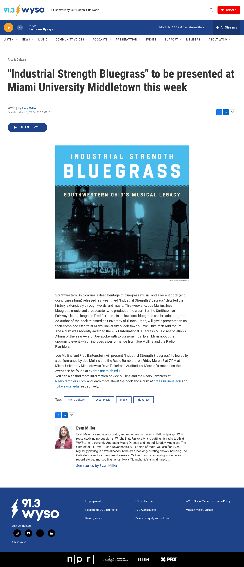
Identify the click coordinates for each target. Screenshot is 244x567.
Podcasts (100, 39)
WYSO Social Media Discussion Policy (208, 501)
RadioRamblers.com (70, 381)
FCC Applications (146, 509)
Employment (93, 501)
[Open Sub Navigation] (16, 39)
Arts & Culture (17, 59)
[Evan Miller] (63, 437)
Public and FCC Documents (101, 509)
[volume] (20, 27)
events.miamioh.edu (104, 371)
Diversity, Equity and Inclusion (153, 518)
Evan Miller (29, 108)
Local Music (103, 399)
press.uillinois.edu (167, 381)
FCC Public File (144, 501)
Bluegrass (143, 399)
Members (193, 39)
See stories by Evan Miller (96, 465)
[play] (9, 27)
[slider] (26, 27)
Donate (230, 10)
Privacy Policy (93, 518)
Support (171, 39)
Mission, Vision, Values (199, 509)
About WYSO (218, 39)
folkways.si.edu (67, 386)
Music (42, 39)
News (26, 39)
